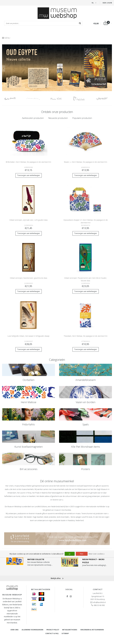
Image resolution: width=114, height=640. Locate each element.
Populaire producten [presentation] (82, 118)
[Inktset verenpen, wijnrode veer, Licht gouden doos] (29, 199)
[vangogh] (82, 98)
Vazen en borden (85, 402)
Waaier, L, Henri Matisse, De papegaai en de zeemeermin (85, 162)
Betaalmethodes (69, 630)
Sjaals (85, 424)
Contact (98, 589)
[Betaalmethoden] (34, 594)
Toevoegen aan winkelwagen (28, 175)
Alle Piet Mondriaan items (85, 446)
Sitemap (65, 633)
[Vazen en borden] (85, 392)
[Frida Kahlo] (28, 414)
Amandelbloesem (85, 380)
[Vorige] (3, 68)
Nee (81, 554)
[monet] (13, 98)
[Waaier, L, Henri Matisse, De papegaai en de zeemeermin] (86, 141)
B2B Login (107, 3)
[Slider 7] (57, 67)
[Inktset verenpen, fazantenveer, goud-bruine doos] (29, 257)
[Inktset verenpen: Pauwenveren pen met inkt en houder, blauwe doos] (86, 257)
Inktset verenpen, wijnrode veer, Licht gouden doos (28, 220)
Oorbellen (28, 380)
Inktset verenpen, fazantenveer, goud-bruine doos (28, 278)
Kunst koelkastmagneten (28, 446)
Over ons (14, 630)
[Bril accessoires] (28, 459)
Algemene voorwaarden (32, 630)
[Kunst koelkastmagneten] (28, 437)
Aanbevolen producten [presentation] (33, 118)
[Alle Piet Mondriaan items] (85, 437)
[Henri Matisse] (28, 392)
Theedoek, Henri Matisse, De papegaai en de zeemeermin (85, 336)
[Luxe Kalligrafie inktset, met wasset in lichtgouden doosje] (29, 315)
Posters (85, 469)
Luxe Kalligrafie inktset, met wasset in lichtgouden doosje (28, 336)
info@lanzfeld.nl (99, 602)
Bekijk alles (56, 578)
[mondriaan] (36, 98)
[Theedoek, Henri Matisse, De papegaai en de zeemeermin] (86, 315)
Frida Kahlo (28, 424)
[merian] (59, 98)
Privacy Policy (52, 630)
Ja (69, 554)
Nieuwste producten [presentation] (58, 118)
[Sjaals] (85, 414)
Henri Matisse (28, 402)
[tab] (33, 118)
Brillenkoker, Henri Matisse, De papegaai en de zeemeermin (28, 162)
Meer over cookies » (97, 554)
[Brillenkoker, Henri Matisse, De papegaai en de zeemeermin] (29, 141)
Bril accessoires (28, 469)
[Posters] (85, 459)
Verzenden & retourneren (92, 630)
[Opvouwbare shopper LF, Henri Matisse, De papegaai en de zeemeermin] (86, 199)
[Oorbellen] (28, 370)
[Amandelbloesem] (85, 370)
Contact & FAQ (51, 633)
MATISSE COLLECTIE (35, 559)
